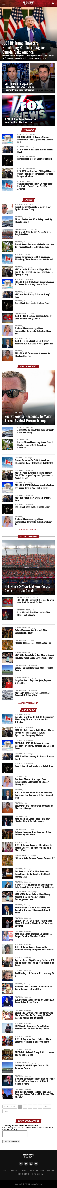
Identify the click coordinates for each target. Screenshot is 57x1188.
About (5, 1170)
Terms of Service (23, 1174)
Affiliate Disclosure (37, 1170)
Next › (47, 1107)
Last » (6, 1111)
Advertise (13, 1170)
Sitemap (23, 1170)
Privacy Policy (37, 1174)
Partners (50, 1170)
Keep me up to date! (11, 1141)
